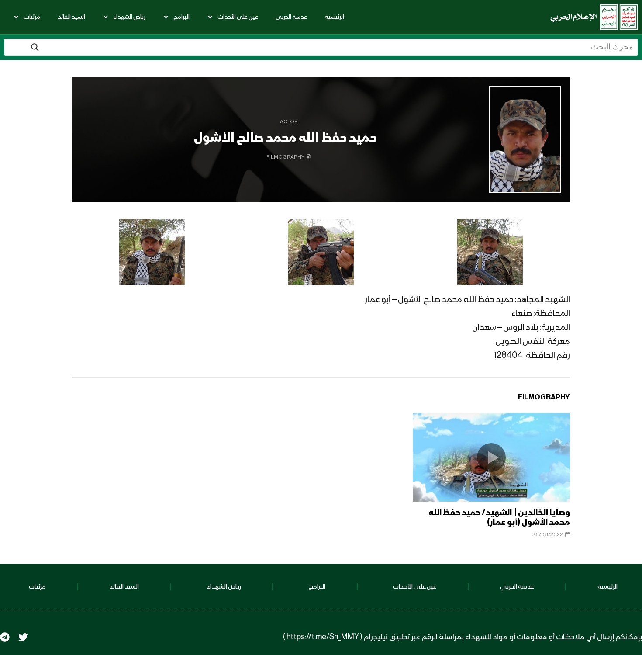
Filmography (285, 157)
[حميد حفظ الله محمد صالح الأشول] (525, 140)
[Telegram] (5, 637)
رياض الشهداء (129, 17)
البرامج (181, 17)
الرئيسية (334, 17)
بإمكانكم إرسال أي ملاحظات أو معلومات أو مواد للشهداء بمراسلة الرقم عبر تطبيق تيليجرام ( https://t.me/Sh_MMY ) (462, 637)
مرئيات (32, 17)
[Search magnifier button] (35, 47)
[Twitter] (23, 637)
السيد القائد (71, 17)
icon (491, 457)
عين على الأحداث (237, 17)
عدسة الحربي (291, 17)
